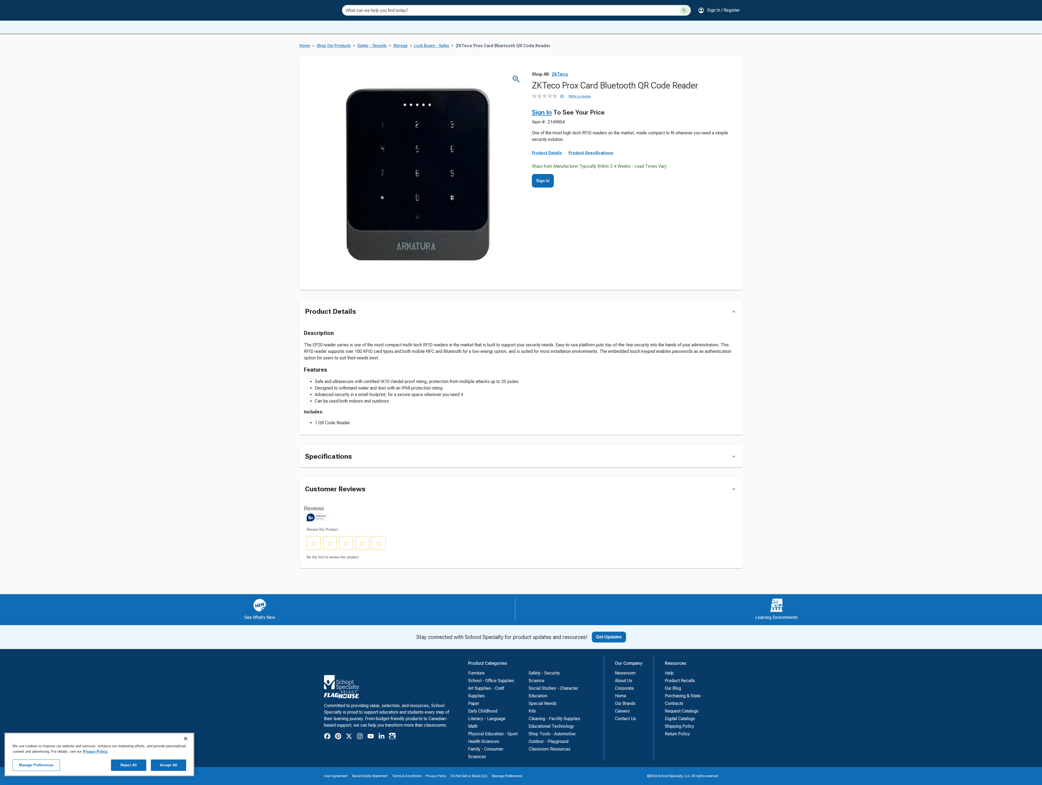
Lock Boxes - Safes (431, 45)
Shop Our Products (334, 45)
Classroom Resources (549, 749)
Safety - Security (372, 45)
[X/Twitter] (349, 737)
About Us (623, 680)
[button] (719, 10)
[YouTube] (370, 737)
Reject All (128, 765)
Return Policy (677, 733)
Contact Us (625, 718)
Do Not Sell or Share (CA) (469, 776)
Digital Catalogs (680, 718)
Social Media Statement (369, 776)
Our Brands (625, 703)
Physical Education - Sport (493, 733)
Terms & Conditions (406, 776)
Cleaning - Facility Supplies (554, 718)
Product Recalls (680, 680)
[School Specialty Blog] (392, 737)
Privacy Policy (436, 776)
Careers (622, 711)
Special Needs (543, 703)
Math (473, 726)
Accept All (168, 765)
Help (669, 673)
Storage (400, 45)
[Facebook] (327, 737)
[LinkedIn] (381, 737)
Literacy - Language (487, 718)
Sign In (542, 112)
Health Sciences (483, 741)
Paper (473, 703)
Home (305, 45)
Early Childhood (482, 711)
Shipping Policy (679, 726)
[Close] (186, 739)
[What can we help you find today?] (684, 10)
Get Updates (609, 637)
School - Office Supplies (491, 680)
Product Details (547, 152)
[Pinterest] (338, 737)
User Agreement (336, 776)
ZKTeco (560, 74)
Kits (532, 711)
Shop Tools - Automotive (552, 733)
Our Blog (673, 688)
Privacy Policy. (95, 751)
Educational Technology (551, 726)
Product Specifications (590, 152)
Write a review (579, 96)
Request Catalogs (681, 711)
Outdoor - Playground (548, 741)
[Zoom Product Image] (516, 79)
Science (536, 680)
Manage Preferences (507, 776)
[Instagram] (360, 737)
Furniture (476, 673)
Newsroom (625, 673)
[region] (99, 754)
